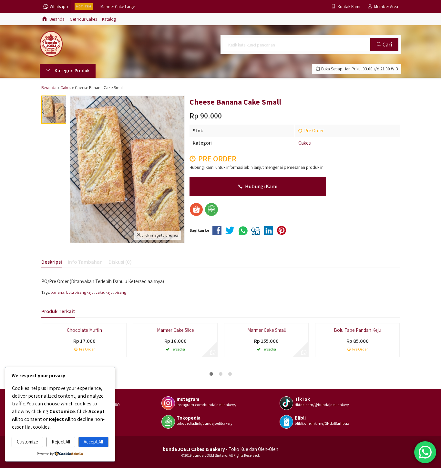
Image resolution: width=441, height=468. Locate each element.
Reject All (61, 442)
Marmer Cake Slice (175, 330)
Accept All (93, 442)
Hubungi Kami (260, 186)
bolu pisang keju (80, 292)
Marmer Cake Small (266, 330)
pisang (120, 292)
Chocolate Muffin (84, 330)
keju (109, 292)
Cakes (304, 143)
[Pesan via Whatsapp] (213, 352)
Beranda (56, 19)
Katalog (109, 19)
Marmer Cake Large (117, 6)
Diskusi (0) (120, 261)
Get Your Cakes (83, 19)
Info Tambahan (85, 261)
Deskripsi (51, 261)
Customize (27, 442)
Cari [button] (386, 44)
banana (57, 292)
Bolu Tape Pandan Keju (357, 330)
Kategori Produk (72, 70)
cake (100, 292)
